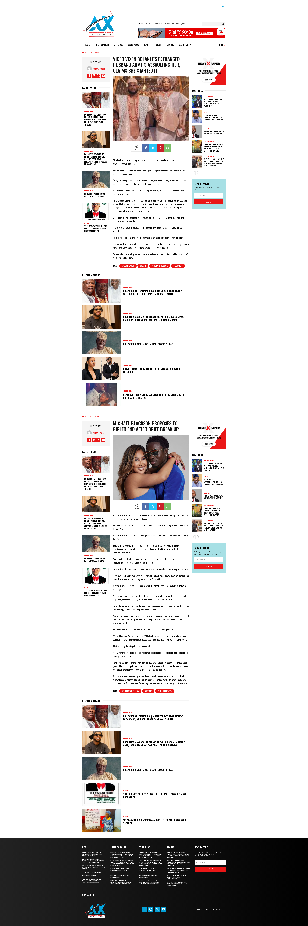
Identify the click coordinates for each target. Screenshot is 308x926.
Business (208, 128)
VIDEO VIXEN (178, 265)
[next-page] (198, 173)
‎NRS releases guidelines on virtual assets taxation (214, 132)
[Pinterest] (160, 148)
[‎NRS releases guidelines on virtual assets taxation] (197, 131)
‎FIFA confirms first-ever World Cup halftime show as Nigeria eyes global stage (178, 870)
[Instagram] (218, 5)
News (86, 223)
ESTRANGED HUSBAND (160, 265)
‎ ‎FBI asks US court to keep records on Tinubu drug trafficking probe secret (92, 880)
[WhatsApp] (167, 148)
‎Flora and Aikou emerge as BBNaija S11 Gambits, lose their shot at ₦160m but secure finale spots (213, 147)
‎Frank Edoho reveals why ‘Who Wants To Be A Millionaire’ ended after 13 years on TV (214, 102)
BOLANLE (143, 265)
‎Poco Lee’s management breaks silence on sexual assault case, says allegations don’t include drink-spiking (95, 159)
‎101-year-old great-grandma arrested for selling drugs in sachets (93, 867)
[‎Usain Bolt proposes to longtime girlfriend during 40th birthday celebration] (101, 394)
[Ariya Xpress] (90, 68)
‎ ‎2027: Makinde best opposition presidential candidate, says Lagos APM (213, 117)
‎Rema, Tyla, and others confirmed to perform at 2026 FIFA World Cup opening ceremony (178, 863)
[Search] (223, 24)
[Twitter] (98, 76)
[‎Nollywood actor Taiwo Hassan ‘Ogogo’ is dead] (96, 179)
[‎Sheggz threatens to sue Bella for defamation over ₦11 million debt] (101, 368)
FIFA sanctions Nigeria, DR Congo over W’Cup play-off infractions (177, 883)
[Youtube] (223, 5)
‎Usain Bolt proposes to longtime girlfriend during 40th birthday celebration (153, 396)
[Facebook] (212, 5)
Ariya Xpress (99, 68)
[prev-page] (194, 173)
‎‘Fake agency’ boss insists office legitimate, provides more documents (96, 229)
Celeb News (94, 52)
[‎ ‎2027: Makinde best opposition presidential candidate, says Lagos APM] (197, 116)
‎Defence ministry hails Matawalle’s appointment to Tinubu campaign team (93, 860)
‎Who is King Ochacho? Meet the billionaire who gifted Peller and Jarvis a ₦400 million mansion (214, 162)
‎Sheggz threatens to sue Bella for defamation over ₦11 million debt (152, 370)
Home (84, 52)
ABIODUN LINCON (128, 265)
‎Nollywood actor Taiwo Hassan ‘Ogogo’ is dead (94, 195)
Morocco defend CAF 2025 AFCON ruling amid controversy (176, 877)
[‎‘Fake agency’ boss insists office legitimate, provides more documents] (96, 211)
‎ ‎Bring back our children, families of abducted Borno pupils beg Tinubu (92, 874)
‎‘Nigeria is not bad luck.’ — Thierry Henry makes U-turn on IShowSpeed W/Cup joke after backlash (178, 855)
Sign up (209, 202)
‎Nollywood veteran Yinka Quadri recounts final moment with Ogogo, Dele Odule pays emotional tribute (95, 119)
